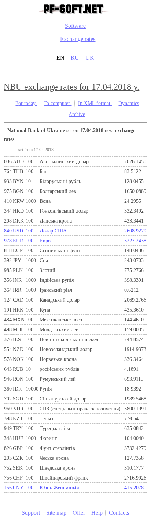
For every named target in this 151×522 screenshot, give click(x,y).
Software (75, 26)
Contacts (119, 513)
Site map (56, 513)
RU (75, 58)
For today (26, 103)
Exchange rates (77, 39)
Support (31, 513)
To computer (57, 103)
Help (97, 513)
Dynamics (128, 103)
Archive (77, 114)
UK (89, 58)
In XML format (95, 103)
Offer (79, 513)
